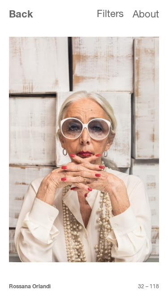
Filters (110, 14)
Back (21, 15)
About (146, 15)
